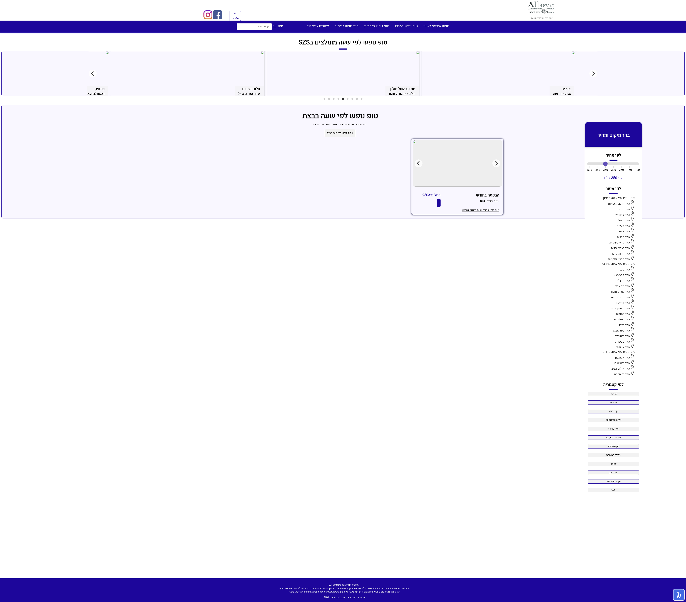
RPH (326, 597)
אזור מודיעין (623, 303)
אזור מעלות (623, 226)
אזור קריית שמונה (619, 242)
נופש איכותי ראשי (436, 26)
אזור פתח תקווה (620, 297)
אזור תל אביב (622, 286)
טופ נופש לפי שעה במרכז (618, 263)
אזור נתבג (624, 325)
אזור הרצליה (623, 281)
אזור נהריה (624, 209)
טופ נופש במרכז (406, 26)
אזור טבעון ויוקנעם (619, 259)
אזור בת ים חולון (620, 292)
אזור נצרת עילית (620, 248)
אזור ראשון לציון (620, 308)
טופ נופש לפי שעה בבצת (327, 124)
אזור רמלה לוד (621, 319)
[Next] (593, 73)
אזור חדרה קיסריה (619, 254)
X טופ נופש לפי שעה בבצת (340, 133)
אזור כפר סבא (622, 275)
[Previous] (93, 73)
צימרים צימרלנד (318, 26)
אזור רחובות (623, 314)
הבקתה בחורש (487, 195)
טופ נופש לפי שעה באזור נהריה (480, 210)
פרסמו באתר (235, 15)
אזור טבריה (623, 237)
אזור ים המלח (622, 374)
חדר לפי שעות (337, 597)
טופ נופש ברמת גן (376, 26)
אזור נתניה (624, 269)
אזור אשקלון (622, 357)
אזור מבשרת (622, 342)
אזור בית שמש (621, 330)
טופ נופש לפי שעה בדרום (619, 351)
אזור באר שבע (621, 363)
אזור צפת (624, 231)
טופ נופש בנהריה (347, 26)
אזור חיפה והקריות (619, 204)
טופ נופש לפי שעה (356, 124)
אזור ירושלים (622, 336)
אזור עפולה (623, 220)
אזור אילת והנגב (621, 369)
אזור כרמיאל (622, 215)
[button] (678, 594)
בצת (482, 201)
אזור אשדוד (623, 347)
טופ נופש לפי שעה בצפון (619, 198)
